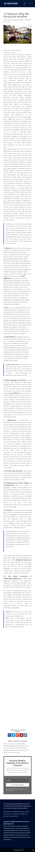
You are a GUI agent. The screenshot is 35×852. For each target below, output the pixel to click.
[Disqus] (18, 653)
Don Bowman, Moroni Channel (14, 20)
